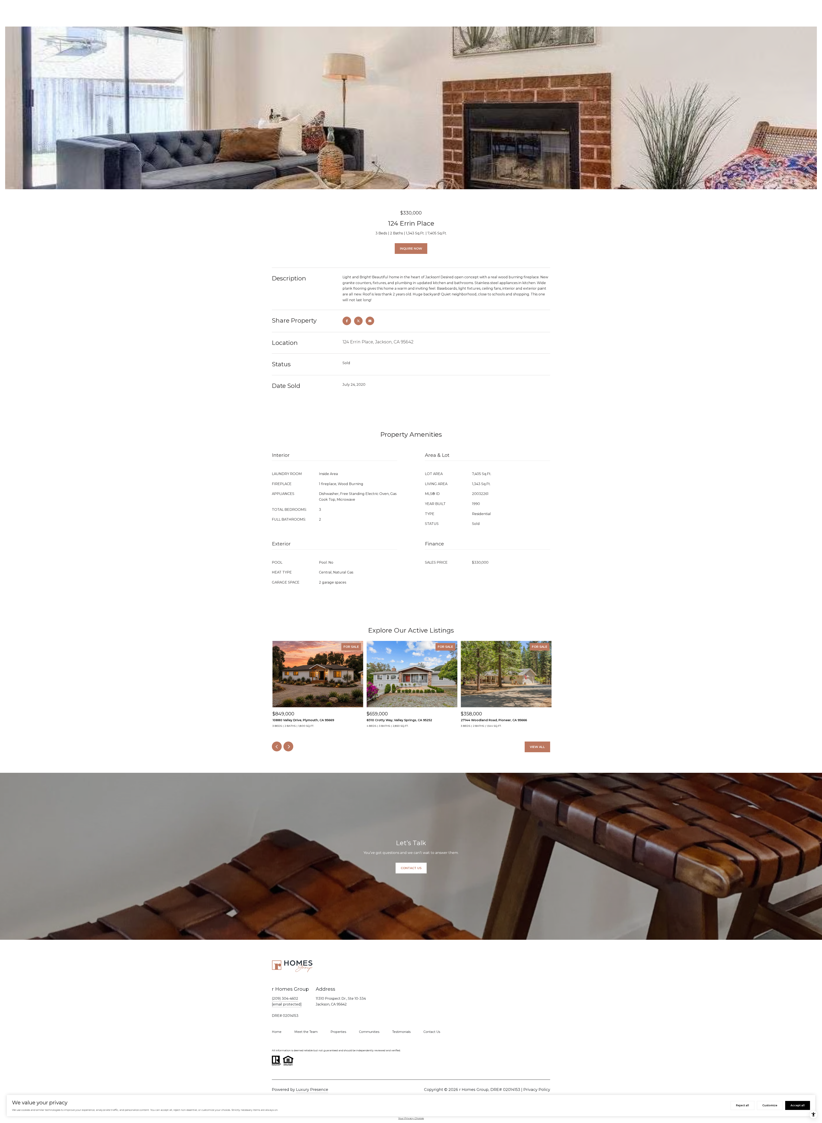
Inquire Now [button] (411, 248)
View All (537, 747)
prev (277, 746)
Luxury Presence (312, 1089)
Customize (769, 1105)
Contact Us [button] (411, 868)
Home (276, 1032)
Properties (338, 1032)
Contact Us (431, 1032)
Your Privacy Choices (411, 1118)
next (288, 746)
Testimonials (401, 1032)
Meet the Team (306, 1032)
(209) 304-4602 (285, 998)
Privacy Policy (536, 1089)
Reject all (742, 1105)
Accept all (798, 1105)
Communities (369, 1032)
